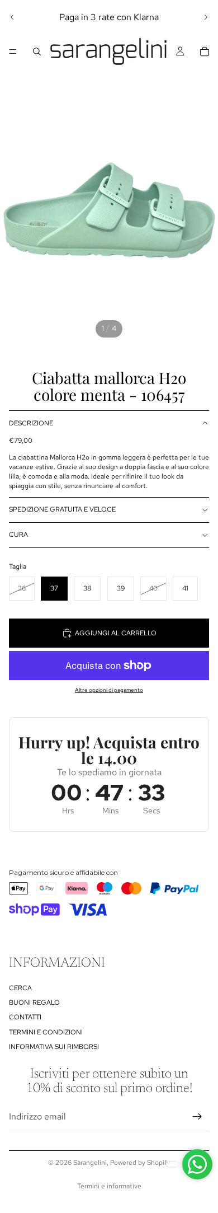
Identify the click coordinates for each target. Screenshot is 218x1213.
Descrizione (31, 423)
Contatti (25, 1017)
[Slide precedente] (12, 17)
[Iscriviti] (197, 1116)
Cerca (20, 987)
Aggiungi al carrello (116, 633)
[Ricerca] (37, 51)
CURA (18, 534)
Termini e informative (109, 1186)
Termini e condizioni (46, 1032)
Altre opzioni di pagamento (109, 690)
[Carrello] (204, 51)
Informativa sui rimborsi (54, 1046)
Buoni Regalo (34, 1002)
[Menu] (13, 51)
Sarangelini (90, 1162)
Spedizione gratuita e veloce (62, 509)
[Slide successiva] (205, 17)
